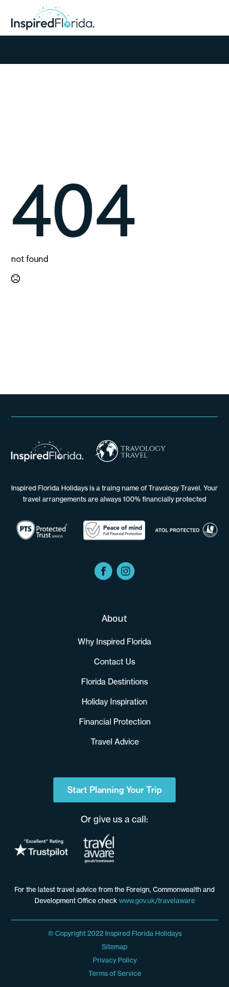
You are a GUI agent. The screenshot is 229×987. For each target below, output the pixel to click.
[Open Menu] (115, 50)
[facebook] (103, 571)
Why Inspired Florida (114, 642)
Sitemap (114, 947)
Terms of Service (114, 973)
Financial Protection (115, 722)
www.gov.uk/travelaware (157, 900)
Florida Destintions (114, 682)
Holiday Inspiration (114, 702)
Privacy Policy (115, 960)
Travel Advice (115, 742)
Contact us (114, 662)
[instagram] (126, 571)
